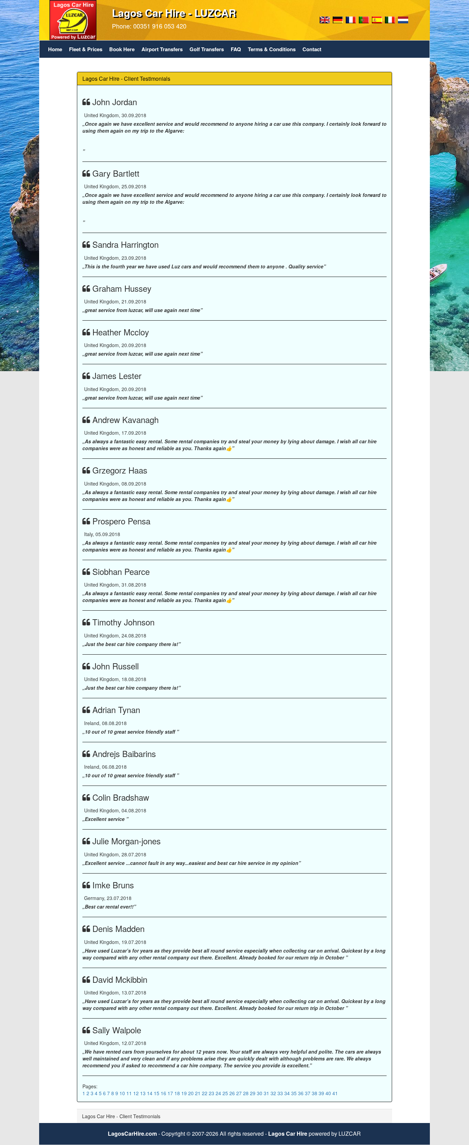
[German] (338, 19)
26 (232, 1093)
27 (239, 1093)
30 (260, 1093)
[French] (351, 19)
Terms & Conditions (272, 49)
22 (205, 1093)
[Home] (72, 19)
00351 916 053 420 (159, 25)
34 (287, 1093)
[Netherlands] (403, 19)
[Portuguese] (364, 19)
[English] (325, 19)
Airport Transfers (162, 49)
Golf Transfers (207, 49)
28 (246, 1093)
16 (164, 1093)
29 (253, 1093)
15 (157, 1093)
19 (184, 1093)
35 (294, 1093)
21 (198, 1093)
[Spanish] (377, 19)
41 (335, 1093)
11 (129, 1093)
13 (143, 1093)
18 (177, 1093)
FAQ (236, 49)
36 (301, 1093)
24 (219, 1093)
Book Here (122, 49)
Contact (311, 49)
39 (322, 1093)
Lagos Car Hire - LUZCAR (174, 12)
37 (308, 1093)
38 (315, 1093)
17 (171, 1093)
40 (328, 1093)
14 (150, 1093)
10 (122, 1093)
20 (191, 1093)
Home (55, 49)
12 (136, 1093)
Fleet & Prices (85, 49)
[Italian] (390, 19)
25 (225, 1093)
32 (274, 1093)
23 (212, 1093)
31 (267, 1093)
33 (280, 1093)
